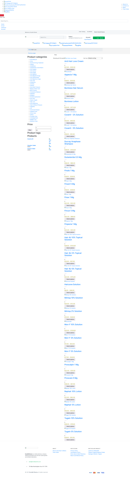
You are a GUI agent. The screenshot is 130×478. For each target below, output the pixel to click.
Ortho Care (33, 113)
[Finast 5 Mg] (68, 180)
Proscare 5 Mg (70, 378)
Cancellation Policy (75, 452)
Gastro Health (33, 100)
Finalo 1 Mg (69, 170)
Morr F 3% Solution (73, 338)
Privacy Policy (74, 450)
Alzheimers (33, 66)
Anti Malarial (33, 74)
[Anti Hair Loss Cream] (70, 58)
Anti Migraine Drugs (35, 75)
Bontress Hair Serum (73, 88)
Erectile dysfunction (35, 97)
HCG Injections (34, 103)
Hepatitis (32, 106)
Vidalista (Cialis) (101, 452)
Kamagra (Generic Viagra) (95, 454)
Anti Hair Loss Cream (73, 61)
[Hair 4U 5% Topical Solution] (72, 265)
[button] (31, 32)
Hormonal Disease (34, 109)
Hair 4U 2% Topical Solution (72, 254)
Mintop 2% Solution (73, 311)
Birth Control (33, 90)
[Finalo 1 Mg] (67, 167)
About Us (125, 4)
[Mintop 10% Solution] (70, 294)
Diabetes (11, 10)
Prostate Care (33, 116)
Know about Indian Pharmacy (78, 454)
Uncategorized (34, 118)
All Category (14, 3)
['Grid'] (53, 56)
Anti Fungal (33, 72)
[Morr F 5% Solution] (69, 348)
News (124, 7)
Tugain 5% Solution (73, 431)
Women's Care (34, 121)
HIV (31, 108)
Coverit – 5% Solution (73, 128)
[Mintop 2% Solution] (70, 308)
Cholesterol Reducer (35, 92)
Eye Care (12, 8)
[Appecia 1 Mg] (68, 71)
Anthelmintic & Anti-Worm (36, 67)
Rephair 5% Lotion (72, 405)
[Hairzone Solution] (69, 281)
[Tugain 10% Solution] (70, 415)
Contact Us (126, 5)
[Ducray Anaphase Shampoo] (72, 138)
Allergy (32, 64)
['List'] (54, 56)
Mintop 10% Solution (73, 298)
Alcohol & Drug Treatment (36, 62)
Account (3, 29)
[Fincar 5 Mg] (68, 207)
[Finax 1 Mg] (67, 194)
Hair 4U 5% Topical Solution (72, 270)
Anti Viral (32, 80)
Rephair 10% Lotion (73, 391)
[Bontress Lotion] (69, 98)
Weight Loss (33, 119)
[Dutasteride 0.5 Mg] (69, 154)
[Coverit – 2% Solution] (70, 111)
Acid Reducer (33, 59)
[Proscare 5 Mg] (68, 375)
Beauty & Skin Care (35, 88)
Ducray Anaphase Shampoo (72, 142)
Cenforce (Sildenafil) (93, 450)
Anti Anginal (33, 69)
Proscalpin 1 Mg (71, 364)
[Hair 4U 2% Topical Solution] (72, 250)
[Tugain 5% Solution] (69, 428)
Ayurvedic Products (35, 87)
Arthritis (32, 84)
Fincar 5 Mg (69, 211)
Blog (8, 11)
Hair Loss (32, 101)
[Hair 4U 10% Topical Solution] (72, 234)
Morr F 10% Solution (73, 324)
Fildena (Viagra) (92, 452)
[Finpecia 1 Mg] (68, 221)
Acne (31, 61)
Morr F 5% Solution (72, 351)
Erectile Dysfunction (20, 4)
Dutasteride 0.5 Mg (73, 157)
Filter (30, 130)
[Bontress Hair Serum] (70, 85)
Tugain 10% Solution (73, 418)
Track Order (126, 9)
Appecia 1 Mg (70, 74)
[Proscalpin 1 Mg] (69, 361)
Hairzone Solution (72, 284)
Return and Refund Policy (77, 455)
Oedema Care (33, 111)
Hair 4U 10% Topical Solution (73, 238)
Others (32, 114)
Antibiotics (33, 82)
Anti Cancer (14, 6)
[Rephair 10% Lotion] (69, 388)
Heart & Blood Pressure (36, 105)
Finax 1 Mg (69, 197)
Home (9, 1)
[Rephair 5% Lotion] (69, 401)
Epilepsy (32, 95)
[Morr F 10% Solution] (68, 321)
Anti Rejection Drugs (35, 79)
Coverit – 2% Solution (73, 115)
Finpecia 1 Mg (70, 224)
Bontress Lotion (71, 101)
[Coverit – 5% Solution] (70, 125)
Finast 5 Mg (69, 184)
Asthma (32, 85)
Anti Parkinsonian (34, 77)
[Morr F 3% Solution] (69, 334)
